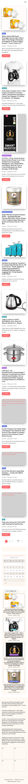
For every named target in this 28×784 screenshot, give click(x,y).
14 (16, 570)
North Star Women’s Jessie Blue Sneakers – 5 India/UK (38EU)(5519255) (13, 472)
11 (7, 570)
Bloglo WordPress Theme (14, 781)
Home (3, 33)
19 (10, 573)
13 (13, 570)
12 (10, 570)
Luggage (4, 260)
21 (16, 573)
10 (4, 570)
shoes (3, 468)
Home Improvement (7, 212)
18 (7, 573)
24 (5, 576)
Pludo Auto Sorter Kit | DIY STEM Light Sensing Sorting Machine (13, 523)
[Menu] (25, 1)
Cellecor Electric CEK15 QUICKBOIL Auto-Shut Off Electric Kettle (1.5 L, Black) (12, 321)
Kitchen (4, 316)
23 (23, 573)
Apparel (4, 88)
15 (19, 570)
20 (14, 573)
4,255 (18, 541)
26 (11, 576)
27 (13, 576)
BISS (3, 519)
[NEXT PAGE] (21, 541)
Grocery (4, 426)
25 (8, 576)
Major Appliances (6, 155)
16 (22, 570)
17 (4, 573)
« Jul (5, 583)
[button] (21, 541)
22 (20, 573)
